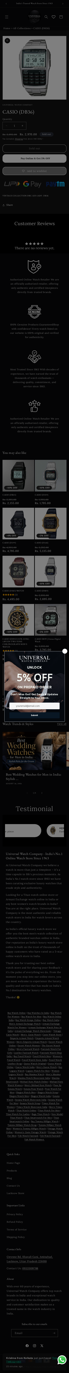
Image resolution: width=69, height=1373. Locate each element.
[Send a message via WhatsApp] (62, 1360)
